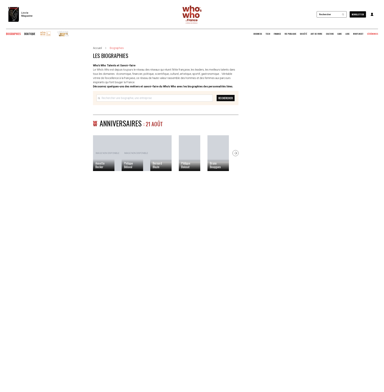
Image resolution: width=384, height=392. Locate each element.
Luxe (347, 33)
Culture (330, 33)
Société (303, 33)
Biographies (13, 34)
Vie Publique (290, 33)
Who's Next (358, 33)
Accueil (97, 48)
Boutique (29, 34)
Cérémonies (372, 33)
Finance (277, 33)
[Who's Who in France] (192, 14)
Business (258, 33)
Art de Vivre (316, 33)
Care (339, 33)
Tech (268, 33)
